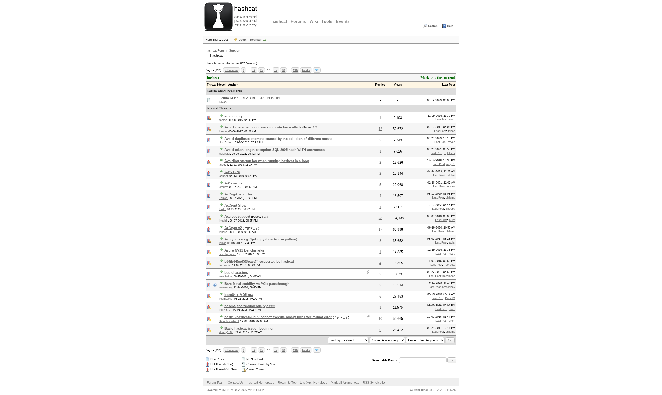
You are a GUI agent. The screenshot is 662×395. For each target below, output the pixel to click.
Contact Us (235, 382)
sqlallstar (224, 153)
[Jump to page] (317, 70)
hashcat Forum (216, 50)
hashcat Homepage (260, 382)
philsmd (450, 197)
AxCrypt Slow (235, 205)
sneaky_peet (227, 254)
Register (255, 39)
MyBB (225, 389)
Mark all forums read (345, 382)
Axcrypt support (237, 216)
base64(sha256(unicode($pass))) (249, 306)
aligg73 (223, 164)
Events (343, 21)
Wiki (314, 21)
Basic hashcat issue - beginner (249, 328)
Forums (298, 21)
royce (223, 101)
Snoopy (450, 208)
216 (295, 70)
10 (380, 319)
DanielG (450, 298)
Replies (380, 84)
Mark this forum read (437, 77)
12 (380, 129)
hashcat (279, 21)
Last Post (448, 84)
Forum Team (215, 382)
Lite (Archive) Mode (313, 382)
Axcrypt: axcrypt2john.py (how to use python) (260, 239)
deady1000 (226, 332)
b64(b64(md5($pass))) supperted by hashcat (259, 261)
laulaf (452, 220)
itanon (223, 131)
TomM (223, 198)
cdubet (223, 175)
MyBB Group (256, 389)
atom (452, 119)
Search (433, 25)
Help (450, 25)
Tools (326, 21)
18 (283, 70)
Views (398, 84)
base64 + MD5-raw (238, 295)
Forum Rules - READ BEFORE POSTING (250, 98)
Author (233, 84)
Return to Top (287, 382)
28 (380, 218)
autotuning (233, 116)
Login (243, 39)
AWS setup (233, 183)
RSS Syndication (375, 382)
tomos (223, 119)
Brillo (222, 209)
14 (253, 70)
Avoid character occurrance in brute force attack (262, 127)
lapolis (223, 231)
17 (275, 70)
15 (261, 70)
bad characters (236, 273)
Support (234, 50)
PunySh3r (225, 309)
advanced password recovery (244, 16)
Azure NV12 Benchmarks (244, 250)
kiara (452, 253)
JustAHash (226, 142)
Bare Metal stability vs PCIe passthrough (256, 284)
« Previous (231, 70)
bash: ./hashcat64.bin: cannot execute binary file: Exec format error (278, 317)
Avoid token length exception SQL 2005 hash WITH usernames (274, 150)
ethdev (223, 186)
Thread (211, 84)
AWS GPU (232, 172)
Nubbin (223, 220)
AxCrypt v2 (233, 228)
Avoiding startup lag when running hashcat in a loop (266, 161)
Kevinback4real (229, 321)
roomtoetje (225, 298)
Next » (306, 70)
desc (221, 84)
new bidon (225, 276)
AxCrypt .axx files (238, 194)
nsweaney (225, 287)
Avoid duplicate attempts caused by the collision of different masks (278, 139)
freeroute (225, 265)
